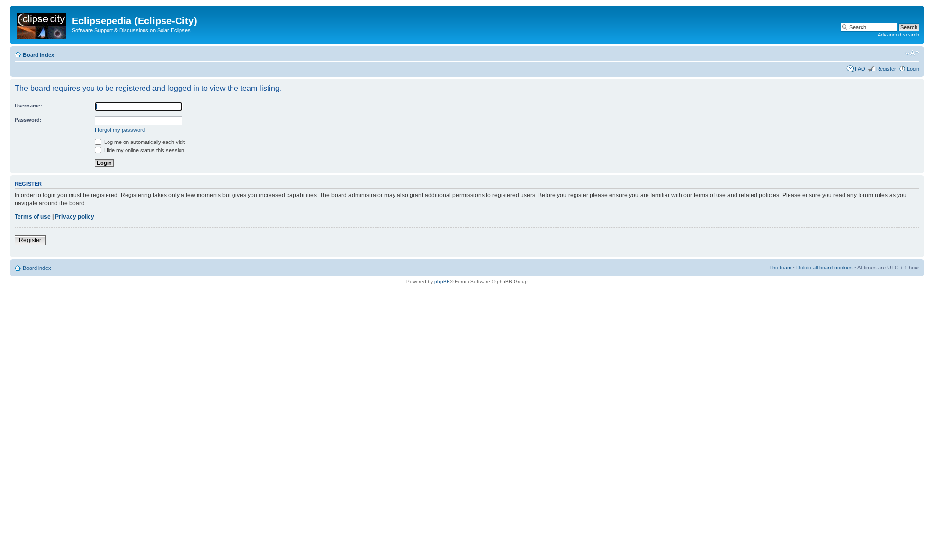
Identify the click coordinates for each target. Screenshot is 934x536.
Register (886, 68)
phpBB (442, 281)
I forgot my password (120, 130)
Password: (28, 120)
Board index (38, 55)
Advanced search (898, 34)
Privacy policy (74, 217)
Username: (28, 105)
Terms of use (33, 217)
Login (913, 68)
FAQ (860, 68)
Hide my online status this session (143, 150)
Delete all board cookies (824, 267)
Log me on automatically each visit (144, 142)
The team (780, 267)
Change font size (912, 53)
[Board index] (42, 24)
